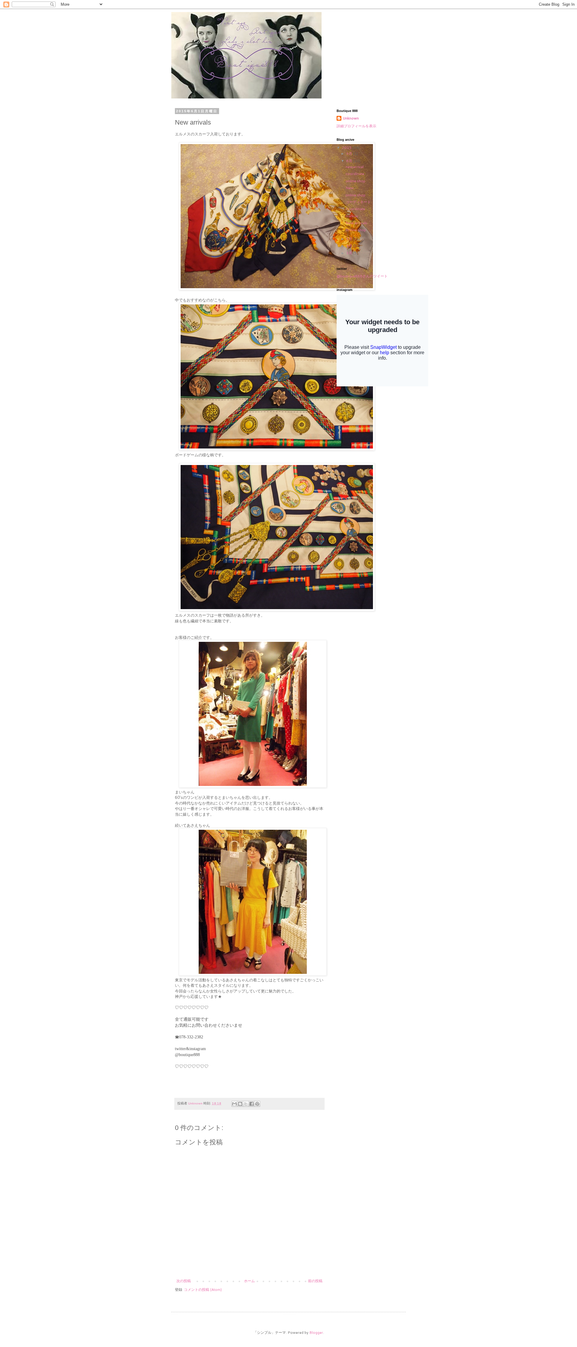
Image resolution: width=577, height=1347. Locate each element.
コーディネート (358, 201)
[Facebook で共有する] (252, 1104)
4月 (349, 245)
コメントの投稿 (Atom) (203, 1289)
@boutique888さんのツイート (362, 276)
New (350, 187)
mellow (352, 216)
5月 (349, 238)
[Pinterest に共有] (257, 1104)
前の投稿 (315, 1280)
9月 (349, 153)
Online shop (356, 229)
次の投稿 (183, 1280)
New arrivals (356, 222)
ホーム (249, 1280)
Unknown (351, 118)
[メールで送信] (234, 1104)
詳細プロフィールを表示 (356, 125)
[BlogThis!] (240, 1104)
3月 (349, 252)
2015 (347, 147)
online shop (355, 180)
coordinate (355, 173)
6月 (349, 160)
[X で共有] (246, 1104)
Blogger (316, 1332)
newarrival (355, 166)
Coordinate (355, 208)
